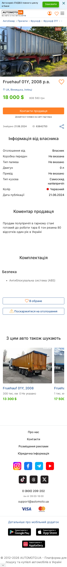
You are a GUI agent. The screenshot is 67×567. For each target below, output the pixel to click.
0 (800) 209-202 (33, 491)
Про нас (33, 432)
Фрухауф (35, 20)
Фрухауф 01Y (50, 20)
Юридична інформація (33, 453)
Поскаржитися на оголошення (35, 311)
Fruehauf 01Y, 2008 (18, 388)
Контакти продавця (33, 111)
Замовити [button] (51, 4)
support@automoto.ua (33, 501)
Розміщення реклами (33, 446)
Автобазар (9, 20)
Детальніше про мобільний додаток (33, 522)
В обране (35, 301)
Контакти (33, 439)
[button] (63, 13)
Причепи (23, 20)
